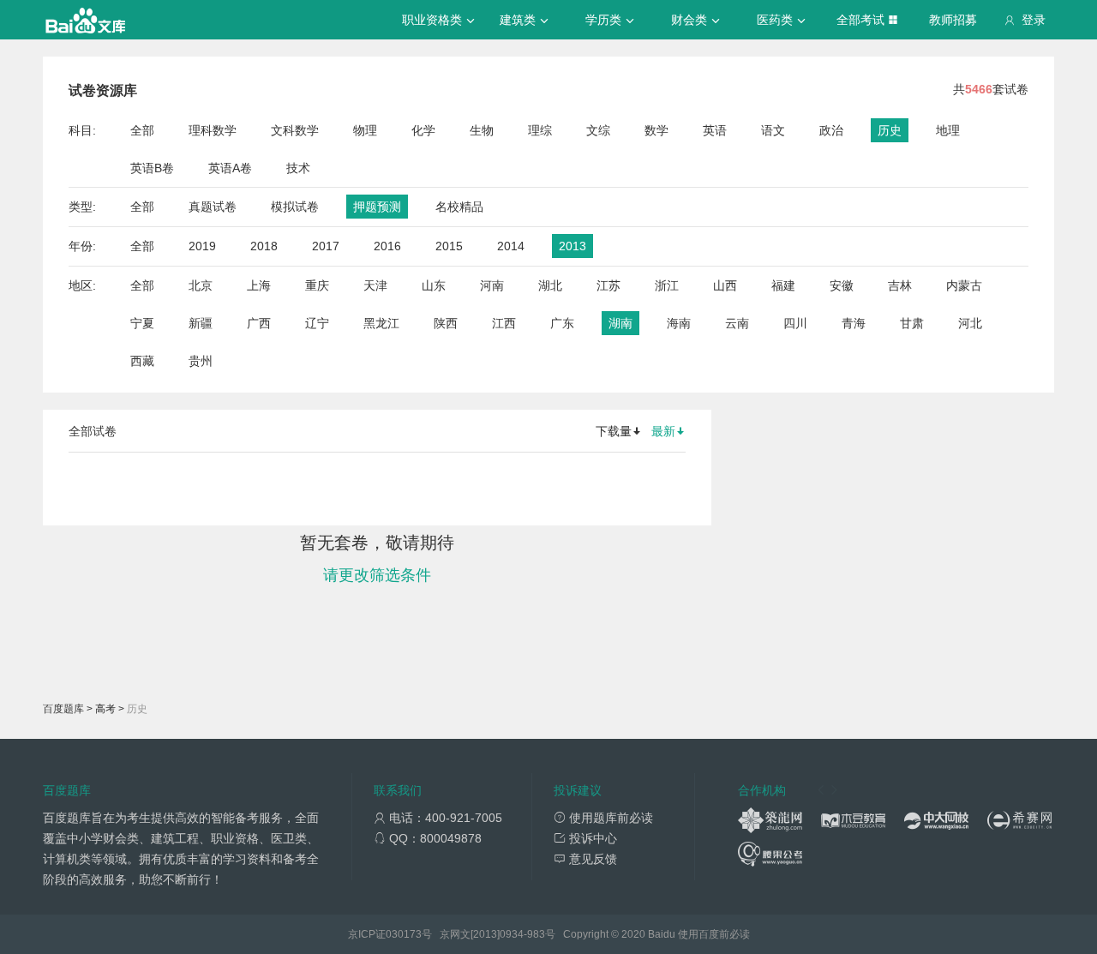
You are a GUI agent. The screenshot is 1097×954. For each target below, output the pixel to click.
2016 (387, 246)
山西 (725, 285)
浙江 (667, 285)
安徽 (842, 285)
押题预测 (377, 206)
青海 (854, 323)
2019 (202, 246)
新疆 (201, 323)
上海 (259, 285)
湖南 (620, 323)
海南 (679, 323)
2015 (449, 246)
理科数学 (213, 130)
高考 (105, 709)
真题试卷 (213, 206)
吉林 (900, 285)
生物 (482, 130)
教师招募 (953, 20)
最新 (663, 431)
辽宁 (317, 323)
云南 (737, 323)
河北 (970, 323)
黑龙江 (381, 323)
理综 (540, 130)
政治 (831, 130)
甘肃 (912, 323)
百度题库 (63, 709)
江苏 (608, 285)
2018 (264, 246)
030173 (404, 934)
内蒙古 (964, 285)
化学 (423, 130)
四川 (795, 323)
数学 (656, 130)
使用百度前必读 (714, 934)
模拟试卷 (295, 206)
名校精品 (459, 206)
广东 (562, 323)
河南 (492, 285)
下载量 (614, 431)
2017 (325, 246)
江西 (504, 323)
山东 (434, 285)
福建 (783, 285)
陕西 (446, 323)
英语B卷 (152, 168)
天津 (375, 285)
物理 (365, 130)
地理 (948, 130)
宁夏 (142, 323)
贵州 (201, 361)
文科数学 (295, 130)
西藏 (142, 361)
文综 (598, 130)
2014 (511, 246)
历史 (890, 130)
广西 (259, 323)
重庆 (317, 285)
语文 (773, 130)
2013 (572, 246)
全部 (142, 130)
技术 (298, 168)
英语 (715, 130)
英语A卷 (230, 168)
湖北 (550, 285)
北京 (201, 285)
